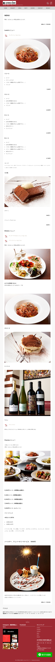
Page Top (27, 622)
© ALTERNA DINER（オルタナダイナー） (23, 660)
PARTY (38, 635)
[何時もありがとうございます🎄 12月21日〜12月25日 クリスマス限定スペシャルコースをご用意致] (6, 638)
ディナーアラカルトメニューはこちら (18, 235)
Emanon (38, 660)
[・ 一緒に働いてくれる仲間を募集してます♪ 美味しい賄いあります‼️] (14, 638)
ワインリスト (12, 424)
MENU (38, 633)
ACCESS (38, 627)
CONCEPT (39, 629)
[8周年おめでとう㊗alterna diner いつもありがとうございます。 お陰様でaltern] (14, 646)
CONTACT (39, 631)
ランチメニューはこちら (15, 35)
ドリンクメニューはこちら (15, 240)
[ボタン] (48, 3)
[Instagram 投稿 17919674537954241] (6, 646)
